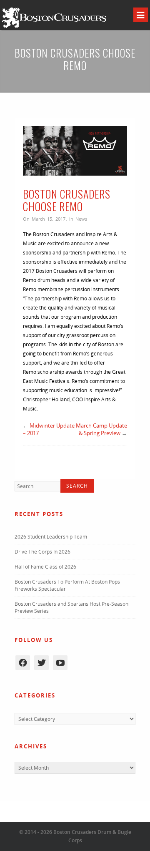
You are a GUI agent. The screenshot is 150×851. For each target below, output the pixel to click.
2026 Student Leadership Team (51, 536)
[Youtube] (60, 662)
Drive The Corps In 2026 (42, 551)
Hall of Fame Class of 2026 (45, 566)
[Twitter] (41, 662)
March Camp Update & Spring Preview (101, 429)
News (81, 219)
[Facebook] (22, 662)
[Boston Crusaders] (54, 27)
